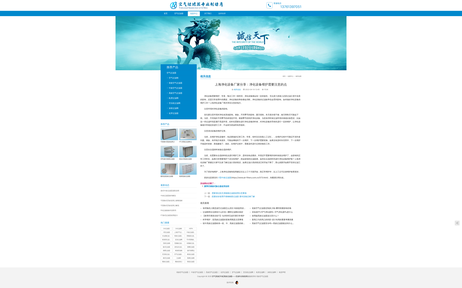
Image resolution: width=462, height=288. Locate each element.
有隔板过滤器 (191, 243)
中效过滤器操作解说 (168, 196)
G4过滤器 (166, 228)
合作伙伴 (222, 13)
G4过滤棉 (178, 228)
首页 (165, 13)
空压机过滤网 (174, 103)
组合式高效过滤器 (185, 159)
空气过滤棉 (173, 78)
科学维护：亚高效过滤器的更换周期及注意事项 (223, 219)
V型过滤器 (166, 232)
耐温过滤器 (190, 254)
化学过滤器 (173, 113)
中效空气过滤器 (175, 88)
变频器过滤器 (191, 236)
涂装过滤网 (173, 108)
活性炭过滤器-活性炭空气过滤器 (179, 247)
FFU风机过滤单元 (185, 142)
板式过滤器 (166, 247)
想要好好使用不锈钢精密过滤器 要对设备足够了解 (233, 196)
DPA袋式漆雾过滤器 (168, 159)
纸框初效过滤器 (184, 176)
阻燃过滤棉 (190, 258)
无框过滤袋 (166, 243)
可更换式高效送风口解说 (170, 205)
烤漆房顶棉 (178, 250)
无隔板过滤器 (178, 243)
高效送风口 (178, 261)
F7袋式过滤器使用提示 (169, 215)
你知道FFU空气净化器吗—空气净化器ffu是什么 (272, 212)
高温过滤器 (190, 261)
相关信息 (237, 89)
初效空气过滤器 (175, 83)
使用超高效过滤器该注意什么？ (265, 215)
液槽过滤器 (190, 247)
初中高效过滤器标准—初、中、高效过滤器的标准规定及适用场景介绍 (224, 223)
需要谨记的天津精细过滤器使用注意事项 (229, 193)
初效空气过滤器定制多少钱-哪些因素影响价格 (271, 208)
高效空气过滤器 (175, 93)
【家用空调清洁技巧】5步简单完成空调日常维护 (223, 215)
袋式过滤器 (166, 258)
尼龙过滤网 (178, 239)
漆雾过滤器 (166, 250)
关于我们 (208, 13)
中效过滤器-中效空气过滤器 (192, 232)
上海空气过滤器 (179, 232)
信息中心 (193, 13)
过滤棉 (178, 258)
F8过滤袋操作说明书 (168, 210)
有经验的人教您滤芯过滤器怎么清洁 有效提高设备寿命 (224, 208)
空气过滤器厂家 (179, 254)
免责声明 (282, 272)
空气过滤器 (178, 13)
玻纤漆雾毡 (190, 250)
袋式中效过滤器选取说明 (170, 191)
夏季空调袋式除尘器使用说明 (216, 186)
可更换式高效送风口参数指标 (172, 200)
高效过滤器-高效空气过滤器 (167, 261)
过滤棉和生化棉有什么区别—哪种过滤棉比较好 (223, 212)
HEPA (191, 228)
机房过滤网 (173, 98)
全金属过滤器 (166, 236)
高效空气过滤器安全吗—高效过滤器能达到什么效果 (273, 223)
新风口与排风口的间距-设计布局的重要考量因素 (272, 219)
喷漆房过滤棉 (166, 239)
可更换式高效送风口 (168, 142)
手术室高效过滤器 (192, 239)
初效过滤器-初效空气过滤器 (179, 236)
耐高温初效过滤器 (167, 176)
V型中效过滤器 (224, 177)
